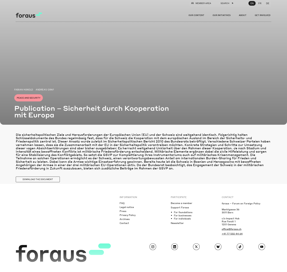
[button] (38, 179)
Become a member (181, 203)
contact (228, 197)
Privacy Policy (128, 214)
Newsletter (177, 222)
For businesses (182, 215)
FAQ (122, 203)
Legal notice (127, 206)
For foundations (183, 212)
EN (252, 3)
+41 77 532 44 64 (232, 233)
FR (259, 3)
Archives (125, 218)
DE (267, 3)
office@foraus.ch (231, 228)
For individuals (182, 218)
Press (123, 210)
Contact (124, 222)
